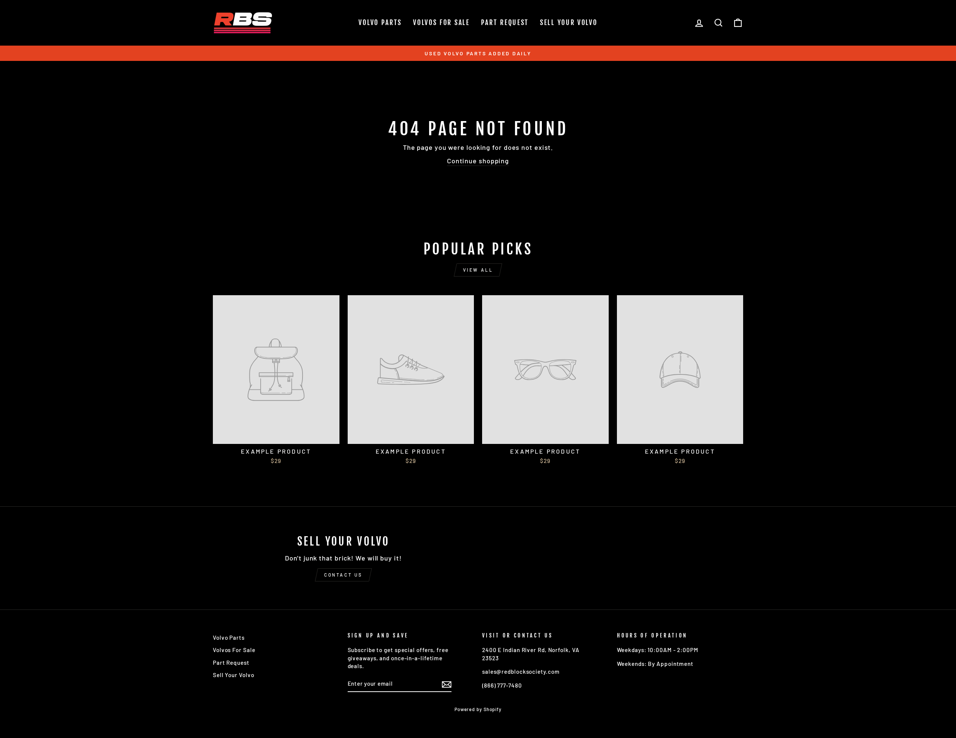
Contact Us (343, 574)
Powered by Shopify (478, 709)
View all (478, 269)
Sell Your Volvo (569, 22)
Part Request (505, 22)
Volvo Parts (380, 22)
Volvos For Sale (441, 22)
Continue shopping (478, 161)
